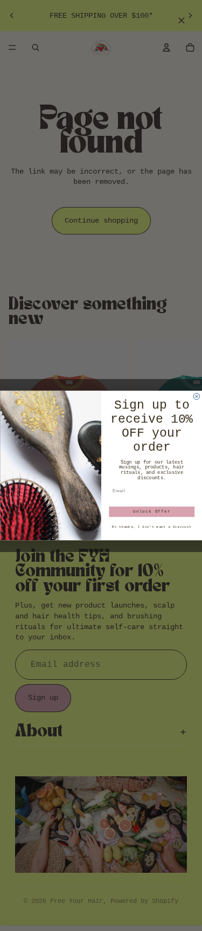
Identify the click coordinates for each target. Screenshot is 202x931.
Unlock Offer (151, 511)
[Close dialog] (196, 397)
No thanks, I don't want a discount (151, 527)
